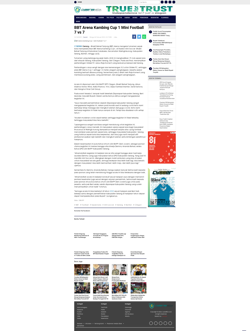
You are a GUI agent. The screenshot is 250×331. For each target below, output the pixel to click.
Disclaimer (80, 325)
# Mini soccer (108, 205)
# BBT (76, 205)
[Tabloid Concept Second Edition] (162, 187)
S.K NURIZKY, (78, 37)
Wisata (127, 316)
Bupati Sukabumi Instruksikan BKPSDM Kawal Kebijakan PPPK (162, 43)
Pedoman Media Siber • (116, 323)
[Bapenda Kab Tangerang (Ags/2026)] (162, 148)
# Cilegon (137, 205)
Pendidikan (144, 17)
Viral (78, 316)
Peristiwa (80, 314)
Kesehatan (155, 17)
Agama (127, 312)
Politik (119, 17)
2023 (112, 191)
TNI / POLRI (110, 17)
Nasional (92, 17)
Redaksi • (81, 323)
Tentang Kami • (101, 323)
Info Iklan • (90, 323)
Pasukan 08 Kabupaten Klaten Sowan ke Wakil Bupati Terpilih (163, 70)
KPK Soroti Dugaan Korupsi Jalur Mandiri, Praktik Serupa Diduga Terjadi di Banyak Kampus (166, 85)
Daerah (127, 17)
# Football (84, 205)
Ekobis (135, 17)
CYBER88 (78, 46)
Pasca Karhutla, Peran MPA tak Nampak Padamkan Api (166, 112)
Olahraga (164, 17)
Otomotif (128, 309)
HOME (79, 2)
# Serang (119, 205)
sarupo (164, 316)
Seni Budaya (129, 314)
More (78, 21)
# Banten (128, 205)
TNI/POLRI (104, 307)
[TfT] (139, 10)
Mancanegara (81, 17)
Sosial (79, 318)
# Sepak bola (95, 205)
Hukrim (101, 17)
